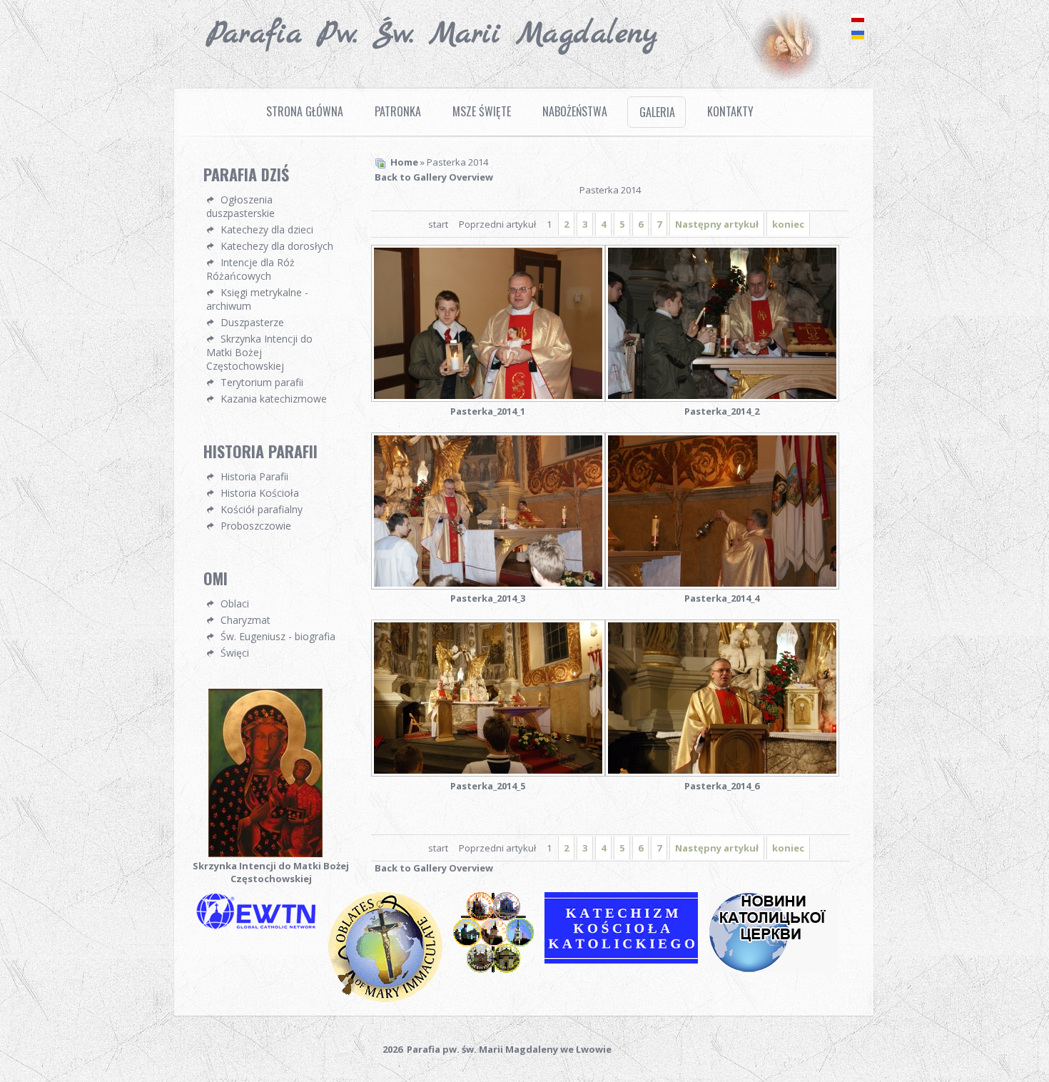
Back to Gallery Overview (434, 177)
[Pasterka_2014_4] (722, 512)
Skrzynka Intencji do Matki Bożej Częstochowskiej (259, 352)
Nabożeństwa (574, 111)
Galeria (657, 112)
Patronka (398, 111)
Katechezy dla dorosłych (277, 246)
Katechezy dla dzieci (267, 229)
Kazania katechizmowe (274, 398)
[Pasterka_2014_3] (488, 512)
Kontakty (730, 111)
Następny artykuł (717, 224)
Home (404, 162)
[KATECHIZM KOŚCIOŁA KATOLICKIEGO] (626, 962)
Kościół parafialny (262, 509)
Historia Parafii (254, 476)
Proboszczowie (256, 525)
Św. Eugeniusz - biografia (278, 636)
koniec (788, 224)
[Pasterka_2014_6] (722, 699)
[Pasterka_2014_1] (488, 325)
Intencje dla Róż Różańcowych (250, 269)
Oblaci (235, 603)
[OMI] (390, 1000)
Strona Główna (304, 111)
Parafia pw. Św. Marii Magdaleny (432, 34)
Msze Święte (481, 111)
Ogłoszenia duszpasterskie (240, 206)
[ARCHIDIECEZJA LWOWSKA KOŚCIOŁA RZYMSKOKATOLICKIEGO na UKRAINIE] (498, 971)
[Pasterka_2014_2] (722, 325)
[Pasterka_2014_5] (488, 699)
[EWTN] (260, 927)
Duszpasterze (252, 322)
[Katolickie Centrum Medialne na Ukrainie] (778, 970)
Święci (235, 652)
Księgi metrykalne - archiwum (257, 299)
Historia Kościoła (260, 493)
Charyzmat (245, 620)
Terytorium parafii (262, 382)
